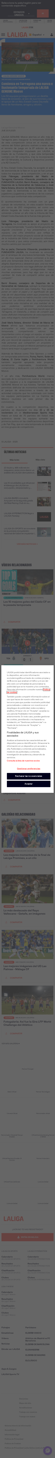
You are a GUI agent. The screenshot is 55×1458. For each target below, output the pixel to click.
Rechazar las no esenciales (28, 776)
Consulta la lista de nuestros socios (23, 761)
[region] (27, 729)
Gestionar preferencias (28, 769)
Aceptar (29, 784)
